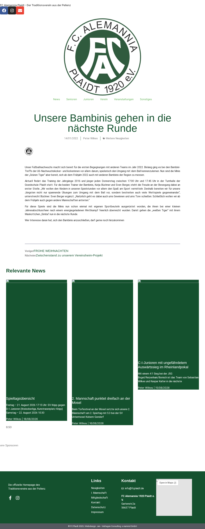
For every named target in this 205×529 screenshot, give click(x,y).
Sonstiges (146, 99)
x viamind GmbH (129, 526)
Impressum (97, 512)
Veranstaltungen (124, 99)
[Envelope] (20, 10)
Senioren (71, 99)
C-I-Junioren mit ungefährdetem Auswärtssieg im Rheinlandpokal (163, 365)
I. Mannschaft (99, 492)
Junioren (88, 99)
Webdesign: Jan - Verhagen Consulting (103, 526)
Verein (104, 99)
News (56, 99)
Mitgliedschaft (99, 497)
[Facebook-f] (10, 498)
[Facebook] (4, 10)
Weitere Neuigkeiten (117, 138)
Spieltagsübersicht (20, 398)
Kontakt (95, 502)
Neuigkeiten (98, 488)
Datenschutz (98, 507)
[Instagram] (12, 10)
